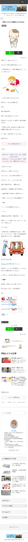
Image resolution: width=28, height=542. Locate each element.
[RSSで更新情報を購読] (18, 450)
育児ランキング (5, 301)
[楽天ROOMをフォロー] (14, 450)
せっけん (14, 430)
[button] (18, 53)
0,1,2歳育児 (5, 322)
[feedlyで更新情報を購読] (16, 450)
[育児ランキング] (9, 298)
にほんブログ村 (5, 304)
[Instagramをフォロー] (12, 450)
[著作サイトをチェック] (10, 450)
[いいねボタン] (3, 314)
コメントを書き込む (14, 397)
